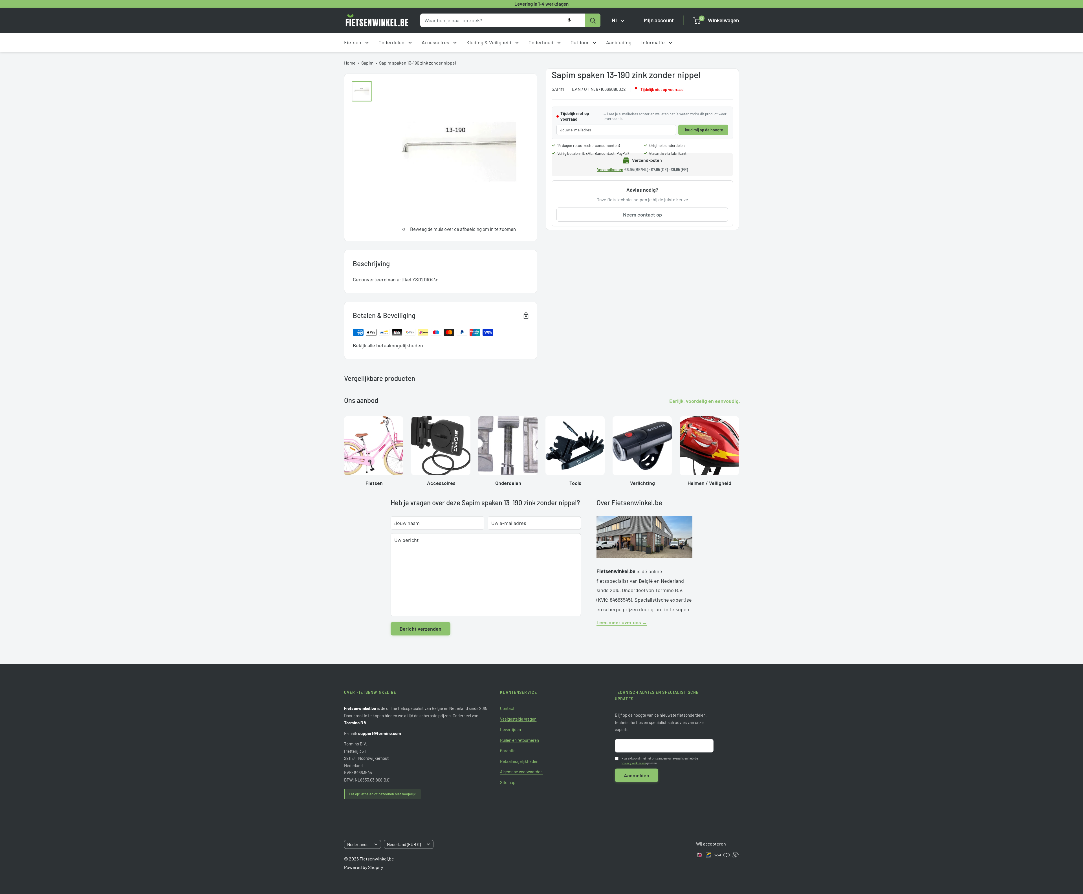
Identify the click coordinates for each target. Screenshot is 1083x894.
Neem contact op (642, 214)
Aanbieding (618, 42)
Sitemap (507, 782)
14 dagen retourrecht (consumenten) (588, 145)
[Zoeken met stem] (569, 20)
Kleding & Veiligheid (489, 42)
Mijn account (659, 20)
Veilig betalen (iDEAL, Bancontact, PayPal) (593, 153)
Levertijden (510, 729)
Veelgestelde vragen (518, 718)
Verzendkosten (610, 169)
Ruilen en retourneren (519, 740)
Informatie (653, 42)
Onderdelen (392, 42)
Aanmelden (636, 775)
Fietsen (353, 42)
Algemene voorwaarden (521, 771)
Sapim (367, 62)
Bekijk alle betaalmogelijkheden (388, 345)
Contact (507, 708)
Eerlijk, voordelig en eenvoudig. (704, 401)
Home (350, 62)
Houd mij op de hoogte (703, 129)
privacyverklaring (633, 763)
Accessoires (436, 42)
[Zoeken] (592, 20)
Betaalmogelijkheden (519, 761)
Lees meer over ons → (621, 622)
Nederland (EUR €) (404, 844)
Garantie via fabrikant (667, 153)
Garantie (508, 750)
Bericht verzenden (420, 629)
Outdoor (580, 42)
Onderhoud (541, 42)
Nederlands (357, 844)
